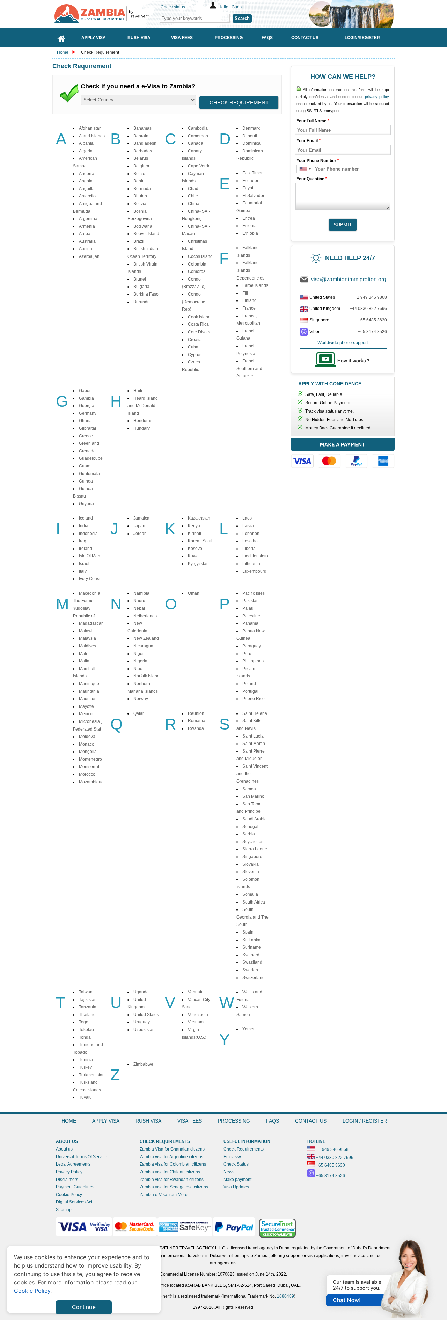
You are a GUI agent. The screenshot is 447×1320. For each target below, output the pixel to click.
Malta (84, 661)
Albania (86, 143)
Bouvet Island (146, 233)
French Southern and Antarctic (249, 368)
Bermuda (142, 188)
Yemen (249, 1029)
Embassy (232, 1156)
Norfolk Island (146, 676)
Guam (84, 466)
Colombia (197, 264)
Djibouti (249, 135)
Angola (86, 181)
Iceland (86, 518)
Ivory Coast (89, 578)
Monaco (86, 744)
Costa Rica (198, 324)
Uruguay (141, 1022)
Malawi (86, 631)
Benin (139, 181)
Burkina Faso (146, 294)
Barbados (142, 150)
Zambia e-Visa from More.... (166, 1194)
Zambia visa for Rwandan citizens (172, 1179)
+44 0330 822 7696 (368, 308)
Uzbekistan (144, 1029)
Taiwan (86, 991)
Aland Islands (92, 135)
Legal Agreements (73, 1164)
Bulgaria (141, 286)
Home (62, 52)
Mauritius (87, 698)
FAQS (272, 1121)
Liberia (249, 548)
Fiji (245, 293)
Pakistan (250, 600)
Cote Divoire (200, 331)
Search (242, 18)
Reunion (196, 713)
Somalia (250, 894)
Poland (249, 683)
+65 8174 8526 (372, 331)
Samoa (249, 788)
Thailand (87, 1014)
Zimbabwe (143, 1064)
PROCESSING (234, 1121)
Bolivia (139, 203)
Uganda (141, 991)
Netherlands (145, 616)
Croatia (195, 339)
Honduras (142, 420)
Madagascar (91, 623)
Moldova (87, 736)
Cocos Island (200, 256)
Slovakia (250, 864)
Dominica (251, 143)
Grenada (87, 451)
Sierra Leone (254, 849)
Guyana (86, 503)
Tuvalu (85, 1097)
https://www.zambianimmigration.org (104, 13)
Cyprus (194, 354)
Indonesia (88, 533)
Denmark (251, 128)
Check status (173, 7)
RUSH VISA (148, 1121)
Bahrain (140, 135)
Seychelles (252, 841)
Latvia (248, 525)
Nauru (139, 600)
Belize (139, 173)
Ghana (85, 420)
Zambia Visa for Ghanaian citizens (172, 1149)
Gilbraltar (87, 428)
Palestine (251, 616)
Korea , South (201, 540)
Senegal (250, 826)
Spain (248, 932)
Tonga (85, 1037)
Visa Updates (236, 1186)
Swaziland (252, 962)
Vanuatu (196, 991)
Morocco (87, 774)
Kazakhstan (199, 518)
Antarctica (88, 196)
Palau (248, 608)
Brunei (139, 279)
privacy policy (377, 97)
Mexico (86, 713)
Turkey (85, 1067)
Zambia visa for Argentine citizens (171, 1156)
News (229, 1171)
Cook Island (199, 316)
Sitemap (64, 1209)
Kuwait (194, 555)
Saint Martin (253, 743)
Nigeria (140, 661)
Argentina (88, 218)
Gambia (86, 398)
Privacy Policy (69, 1171)
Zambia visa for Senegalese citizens (174, 1186)
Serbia (248, 834)
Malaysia (87, 638)
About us (64, 1149)
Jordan (140, 533)
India (83, 525)
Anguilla (87, 188)
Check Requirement (100, 52)
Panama (250, 623)
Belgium (141, 166)
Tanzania (87, 1006)
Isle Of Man (89, 555)
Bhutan (140, 196)
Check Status (236, 1164)
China (193, 203)
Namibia (141, 593)
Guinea (86, 481)
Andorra (86, 173)
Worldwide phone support (342, 342)
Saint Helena (254, 713)
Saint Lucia (253, 736)
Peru (246, 653)
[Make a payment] (343, 454)
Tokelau (86, 1029)
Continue (84, 1307)
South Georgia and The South (252, 917)
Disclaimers (67, 1179)
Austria (85, 248)
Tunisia (86, 1059)
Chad (193, 188)
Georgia (86, 405)
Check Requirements (244, 1149)
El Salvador (253, 195)
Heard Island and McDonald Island (142, 406)
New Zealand (146, 638)
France (249, 308)
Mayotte (86, 706)
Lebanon (250, 533)
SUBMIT (343, 224)
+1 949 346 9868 (370, 297)
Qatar (138, 713)
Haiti (137, 390)
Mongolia (88, 751)
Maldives (87, 646)
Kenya (194, 525)
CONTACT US (311, 1121)
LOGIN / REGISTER (365, 1121)
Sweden (250, 969)
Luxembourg (254, 571)
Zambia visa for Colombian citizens (173, 1164)
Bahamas (142, 128)
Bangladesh (144, 143)
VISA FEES (189, 1121)
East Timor (252, 173)
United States (146, 1014)
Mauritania (89, 691)
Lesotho (250, 540)
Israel (84, 563)
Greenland (89, 443)
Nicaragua (143, 646)
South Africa (253, 902)
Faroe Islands (255, 285)
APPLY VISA (105, 1121)
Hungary (141, 428)
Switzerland (253, 977)
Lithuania (251, 563)
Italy (83, 571)
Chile (193, 196)
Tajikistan (88, 999)
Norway (140, 698)
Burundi (140, 301)
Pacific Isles (253, 593)
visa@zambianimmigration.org (348, 279)
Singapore (252, 856)
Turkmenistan (92, 1075)
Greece (86, 436)
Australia (87, 241)
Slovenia (250, 871)
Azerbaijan (89, 256)
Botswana (142, 226)
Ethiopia (250, 233)
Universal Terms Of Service (81, 1156)
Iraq (82, 540)
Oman (193, 593)
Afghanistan (90, 128)
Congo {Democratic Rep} (193, 302)
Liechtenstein (255, 555)
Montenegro (90, 759)
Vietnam (196, 1022)
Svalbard (250, 954)
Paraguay (251, 646)
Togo (83, 1022)
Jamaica (141, 518)
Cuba (193, 346)
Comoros (196, 271)
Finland (249, 300)
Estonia (249, 225)
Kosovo (195, 548)
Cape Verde (199, 166)
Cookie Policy (69, 1194)
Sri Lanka (251, 939)
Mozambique (91, 781)
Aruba (84, 233)
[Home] (61, 37)
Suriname (251, 947)
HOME (68, 1121)
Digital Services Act (74, 1201)
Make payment (237, 1179)
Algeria (86, 150)
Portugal (250, 691)
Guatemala (89, 473)
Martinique (89, 683)
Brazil (138, 241)
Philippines (253, 661)
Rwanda (196, 728)
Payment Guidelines (75, 1186)
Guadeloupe (91, 458)
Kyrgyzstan (198, 563)
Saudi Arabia (254, 819)
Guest (237, 7)
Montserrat (89, 766)
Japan (139, 525)
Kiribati (194, 533)
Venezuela (198, 1014)
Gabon (85, 390)
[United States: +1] (305, 169)
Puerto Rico (253, 698)
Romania (196, 720)
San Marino (253, 796)
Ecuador (250, 180)
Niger (138, 653)
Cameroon (198, 135)
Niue (137, 668)
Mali (83, 653)
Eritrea (248, 218)
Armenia (87, 226)
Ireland (85, 548)
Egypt (247, 188)
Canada (195, 143)
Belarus (140, 158)
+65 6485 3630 (372, 320)
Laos (247, 518)
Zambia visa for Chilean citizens (170, 1171)
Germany (87, 413)
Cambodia (198, 128)
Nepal (139, 608)
